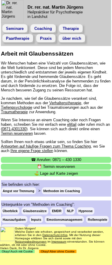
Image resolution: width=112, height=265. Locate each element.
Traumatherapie (14, 112)
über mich (71, 38)
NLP (70, 211)
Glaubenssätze (35, 211)
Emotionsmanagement (64, 219)
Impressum (58, 241)
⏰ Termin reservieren (56, 166)
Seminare (15, 28)
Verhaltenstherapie (65, 103)
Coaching (43, 28)
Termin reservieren (17, 133)
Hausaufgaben (14, 219)
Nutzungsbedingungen (31, 241)
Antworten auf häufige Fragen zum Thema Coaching (46, 146)
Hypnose (86, 211)
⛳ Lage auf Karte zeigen (56, 173)
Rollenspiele (97, 219)
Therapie (71, 28)
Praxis (46, 38)
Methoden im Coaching (61, 191)
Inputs (36, 219)
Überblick (10, 211)
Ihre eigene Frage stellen (31, 150)
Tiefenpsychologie (16, 107)
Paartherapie (17, 38)
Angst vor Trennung (18, 191)
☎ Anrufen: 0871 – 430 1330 (56, 159)
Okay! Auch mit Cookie (17, 251)
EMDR (57, 211)
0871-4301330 (14, 129)
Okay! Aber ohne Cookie (57, 251)
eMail (71, 124)
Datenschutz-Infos (54, 235)
